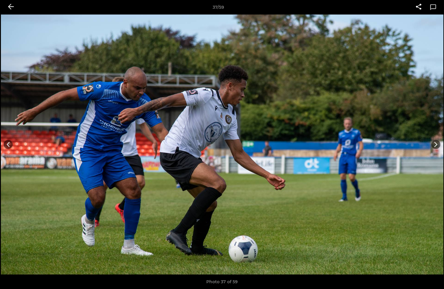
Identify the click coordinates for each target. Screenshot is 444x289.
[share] (418, 7)
